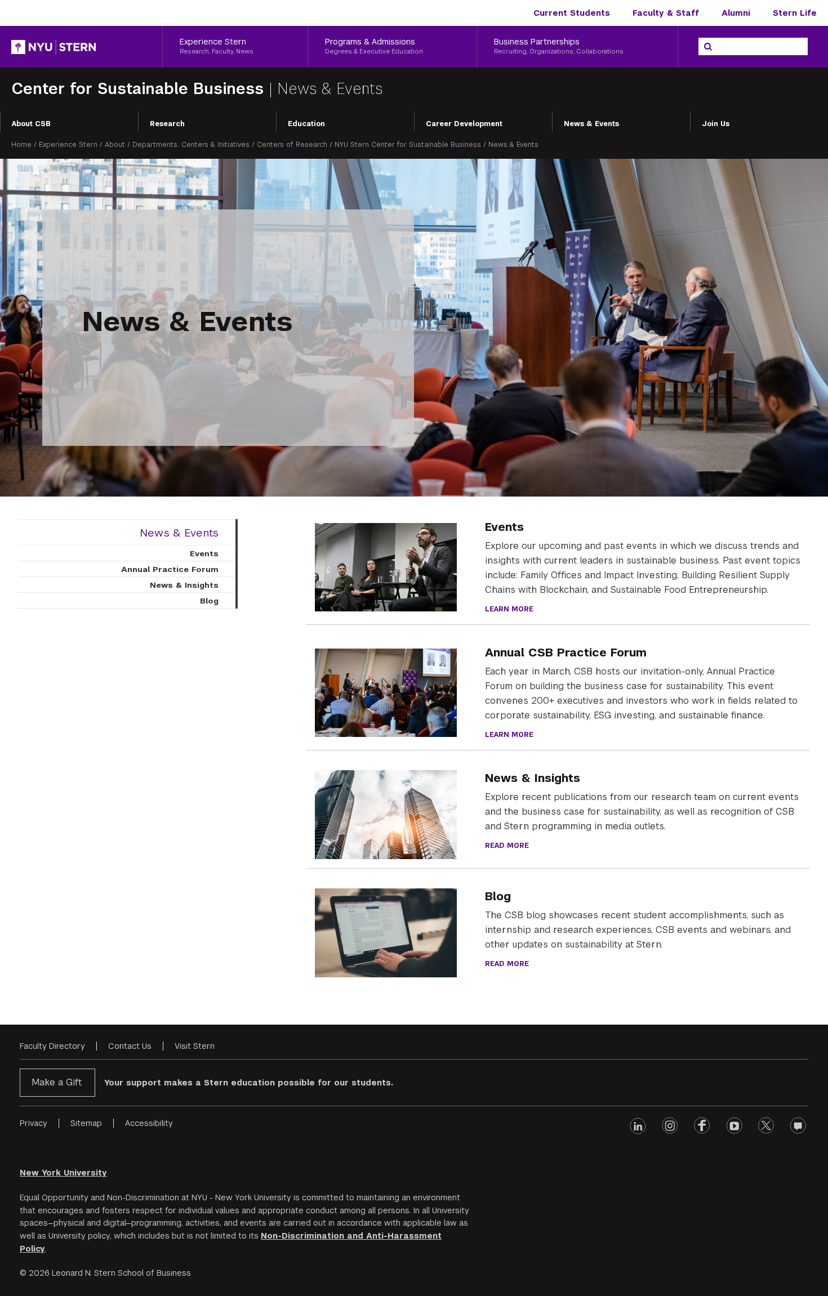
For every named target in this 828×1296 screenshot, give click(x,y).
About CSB (31, 123)
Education (306, 123)
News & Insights (184, 585)
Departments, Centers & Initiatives (191, 144)
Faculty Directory (52, 1046)
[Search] (708, 47)
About (115, 144)
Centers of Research (292, 144)
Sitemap (86, 1123)
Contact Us (130, 1046)
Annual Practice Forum (170, 569)
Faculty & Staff (666, 13)
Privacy (33, 1123)
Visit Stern (195, 1046)
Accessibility (149, 1123)
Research (167, 123)
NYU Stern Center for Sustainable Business (408, 144)
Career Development (464, 123)
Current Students (571, 13)
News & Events (591, 123)
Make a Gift (57, 1082)
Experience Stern (68, 144)
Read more (507, 845)
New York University (63, 1173)
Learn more (509, 609)
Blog (209, 601)
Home (21, 144)
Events (204, 553)
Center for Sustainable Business (140, 89)
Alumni (736, 13)
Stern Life (795, 13)
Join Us (715, 123)
